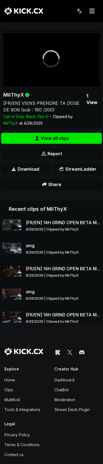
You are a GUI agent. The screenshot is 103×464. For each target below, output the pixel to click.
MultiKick (12, 399)
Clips (8, 389)
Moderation (64, 399)
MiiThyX (13, 95)
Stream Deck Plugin (72, 409)
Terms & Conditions (22, 444)
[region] (51, 60)
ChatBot (61, 389)
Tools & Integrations (22, 409)
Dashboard (64, 380)
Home (9, 380)
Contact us (14, 454)
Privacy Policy (17, 434)
